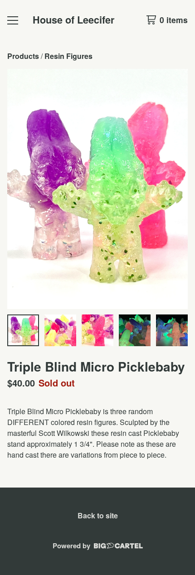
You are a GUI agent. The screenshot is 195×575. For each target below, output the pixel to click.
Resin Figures (68, 56)
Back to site (98, 515)
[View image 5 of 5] (172, 330)
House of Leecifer (73, 20)
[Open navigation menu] (13, 20)
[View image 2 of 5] (60, 330)
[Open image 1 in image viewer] (97, 189)
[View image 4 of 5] (135, 330)
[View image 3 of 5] (97, 330)
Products (23, 56)
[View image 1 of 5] (23, 330)
